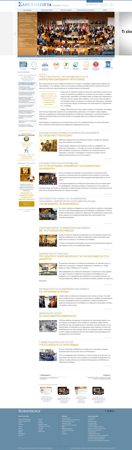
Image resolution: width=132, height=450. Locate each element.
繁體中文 (20, 431)
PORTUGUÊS (41, 431)
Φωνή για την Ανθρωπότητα (68, 421)
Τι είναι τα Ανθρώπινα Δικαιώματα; (24, 25)
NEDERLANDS (21, 433)
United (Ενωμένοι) (23, 35)
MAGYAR (40, 419)
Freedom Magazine (108, 68)
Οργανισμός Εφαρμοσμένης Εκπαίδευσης (45, 69)
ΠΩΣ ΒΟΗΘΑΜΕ (25, 72)
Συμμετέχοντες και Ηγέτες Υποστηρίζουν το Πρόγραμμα (26, 125)
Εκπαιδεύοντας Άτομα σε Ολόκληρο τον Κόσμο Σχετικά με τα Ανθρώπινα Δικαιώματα (27, 88)
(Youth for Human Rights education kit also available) (27, 210)
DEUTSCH (20, 435)
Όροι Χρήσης (95, 448)
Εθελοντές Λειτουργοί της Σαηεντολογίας (96, 428)
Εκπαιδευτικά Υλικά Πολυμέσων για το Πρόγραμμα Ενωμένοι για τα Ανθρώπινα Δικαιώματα (27, 93)
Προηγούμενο (59, 56)
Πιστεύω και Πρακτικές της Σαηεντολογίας (71, 419)
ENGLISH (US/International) (24, 419)
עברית (20, 426)
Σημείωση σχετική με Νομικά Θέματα (106, 448)
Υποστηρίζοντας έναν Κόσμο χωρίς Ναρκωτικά (98, 435)
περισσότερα (107, 158)
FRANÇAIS (20, 424)
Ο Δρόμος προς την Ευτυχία (34, 69)
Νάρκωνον (66, 68)
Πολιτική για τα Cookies (86, 448)
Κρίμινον (56, 68)
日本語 (19, 428)
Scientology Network (92, 421)
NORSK (40, 421)
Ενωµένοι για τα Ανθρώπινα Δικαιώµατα (96, 437)
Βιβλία (104, 10)
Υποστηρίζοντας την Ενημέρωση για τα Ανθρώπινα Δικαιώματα (27, 83)
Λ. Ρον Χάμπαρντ (27, 10)
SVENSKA (40, 422)
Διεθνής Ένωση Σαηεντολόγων (95, 430)
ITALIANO (40, 429)
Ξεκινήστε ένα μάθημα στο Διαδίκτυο (96, 426)
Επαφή (63, 431)
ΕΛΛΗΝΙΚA (40, 428)
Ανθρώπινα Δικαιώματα (85, 69)
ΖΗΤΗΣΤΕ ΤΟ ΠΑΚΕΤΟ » (27, 204)
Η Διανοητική (90, 419)
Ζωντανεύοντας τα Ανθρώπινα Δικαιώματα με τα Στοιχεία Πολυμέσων (26, 106)
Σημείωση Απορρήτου (75, 448)
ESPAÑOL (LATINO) (42, 424)
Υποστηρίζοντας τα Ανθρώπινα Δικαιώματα (26, 39)
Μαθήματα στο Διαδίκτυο (67, 428)
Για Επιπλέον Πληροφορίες (68, 430)
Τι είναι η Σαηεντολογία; (47, 10)
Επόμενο (73, 56)
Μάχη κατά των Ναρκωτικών (76, 69)
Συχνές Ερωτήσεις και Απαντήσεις (85, 10)
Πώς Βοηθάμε (23, 69)
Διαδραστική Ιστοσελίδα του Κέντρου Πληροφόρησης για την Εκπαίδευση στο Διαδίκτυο (27, 112)
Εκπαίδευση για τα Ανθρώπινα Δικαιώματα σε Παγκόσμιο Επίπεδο (26, 117)
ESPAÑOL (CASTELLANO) (44, 426)
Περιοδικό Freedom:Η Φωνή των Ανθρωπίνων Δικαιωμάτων (25, 44)
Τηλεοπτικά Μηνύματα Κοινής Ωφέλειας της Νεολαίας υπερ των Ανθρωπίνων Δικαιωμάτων (26, 30)
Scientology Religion (92, 423)
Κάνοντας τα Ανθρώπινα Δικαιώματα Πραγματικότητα (26, 20)
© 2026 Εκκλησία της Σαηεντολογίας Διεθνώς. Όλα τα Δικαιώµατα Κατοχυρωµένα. (35, 448)
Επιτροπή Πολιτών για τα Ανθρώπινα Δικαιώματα (96, 69)
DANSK (20, 422)
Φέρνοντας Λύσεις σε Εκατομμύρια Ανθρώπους (27, 121)
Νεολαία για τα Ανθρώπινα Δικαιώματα (96, 438)
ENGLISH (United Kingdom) (24, 421)
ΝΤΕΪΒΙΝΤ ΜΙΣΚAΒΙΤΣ (93, 425)
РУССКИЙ (20, 430)
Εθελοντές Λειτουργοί (66, 10)
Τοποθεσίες (64, 433)
